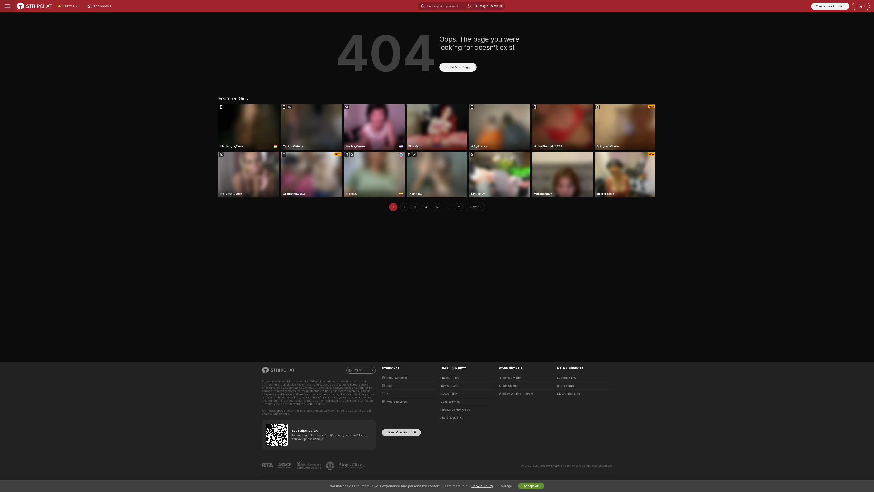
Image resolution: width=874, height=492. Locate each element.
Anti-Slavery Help (451, 417)
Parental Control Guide (455, 409)
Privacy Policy (449, 377)
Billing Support (567, 385)
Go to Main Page (458, 67)
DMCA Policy (449, 393)
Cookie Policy (482, 486)
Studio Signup (508, 385)
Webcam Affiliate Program (516, 393)
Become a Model (510, 377)
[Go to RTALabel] (268, 466)
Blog (389, 385)
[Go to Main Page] (34, 6)
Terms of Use (449, 385)
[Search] (469, 6)
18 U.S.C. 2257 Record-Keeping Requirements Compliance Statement (566, 465)
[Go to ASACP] (285, 465)
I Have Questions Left (401, 432)
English (357, 370)
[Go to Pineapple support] (330, 465)
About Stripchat (396, 377)
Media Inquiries (397, 401)
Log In (861, 6)
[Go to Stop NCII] (352, 466)
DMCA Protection (568, 393)
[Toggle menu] (7, 6)
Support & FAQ (567, 377)
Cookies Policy (450, 401)
